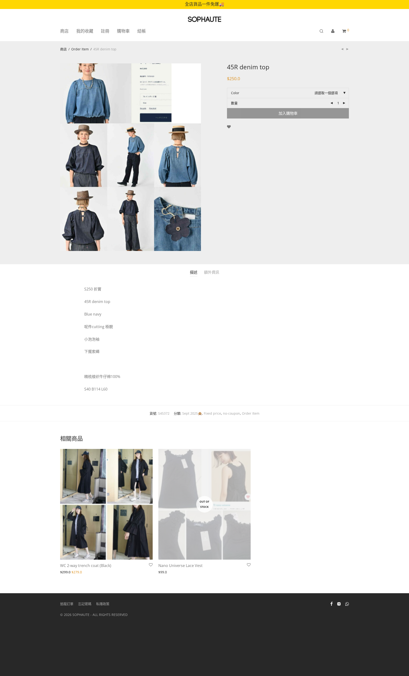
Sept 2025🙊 (192, 413)
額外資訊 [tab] (211, 272)
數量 (234, 103)
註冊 (105, 31)
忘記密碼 (84, 603)
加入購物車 (288, 113)
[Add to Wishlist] (229, 127)
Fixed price (212, 413)
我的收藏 (84, 31)
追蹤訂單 (66, 603)
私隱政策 (102, 603)
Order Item (80, 49)
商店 (64, 31)
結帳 (141, 31)
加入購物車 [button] (67, 572)
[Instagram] (339, 603)
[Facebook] (331, 603)
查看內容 (163, 572)
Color (235, 93)
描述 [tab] (193, 272)
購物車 (123, 31)
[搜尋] (321, 31)
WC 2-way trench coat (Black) (85, 565)
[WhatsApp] (347, 603)
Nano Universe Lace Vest (180, 565)
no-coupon (231, 413)
